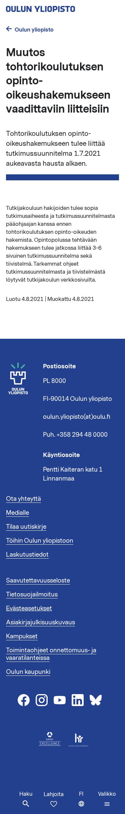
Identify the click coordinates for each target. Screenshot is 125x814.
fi (87, 802)
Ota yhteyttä (23, 499)
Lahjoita (54, 794)
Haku (25, 794)
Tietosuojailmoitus (32, 594)
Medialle (17, 512)
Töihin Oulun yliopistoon (39, 540)
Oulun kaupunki (28, 672)
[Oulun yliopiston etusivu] (62, 7)
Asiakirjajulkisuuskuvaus (40, 622)
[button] (107, 799)
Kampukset (22, 636)
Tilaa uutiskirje (26, 526)
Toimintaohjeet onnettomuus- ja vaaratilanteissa (51, 654)
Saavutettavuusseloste (38, 580)
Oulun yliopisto (34, 30)
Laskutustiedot (27, 554)
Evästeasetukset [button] (29, 608)
